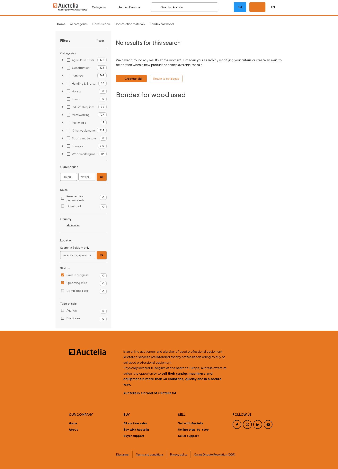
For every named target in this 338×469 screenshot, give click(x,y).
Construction (101, 24)
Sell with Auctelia (190, 423)
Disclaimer (122, 454)
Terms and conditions (150, 454)
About (73, 429)
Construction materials (130, 24)
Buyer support (133, 435)
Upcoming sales (77, 283)
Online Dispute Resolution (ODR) (214, 454)
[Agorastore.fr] (94, 352)
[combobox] (77, 255)
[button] (257, 7)
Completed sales (78, 290)
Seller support (188, 435)
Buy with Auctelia (136, 429)
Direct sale (73, 318)
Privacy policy (178, 454)
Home (73, 423)
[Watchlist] (226, 7)
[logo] (70, 7)
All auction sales (135, 423)
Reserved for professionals (75, 198)
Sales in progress (77, 275)
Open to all (74, 206)
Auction (72, 310)
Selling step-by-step (193, 429)
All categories (79, 24)
